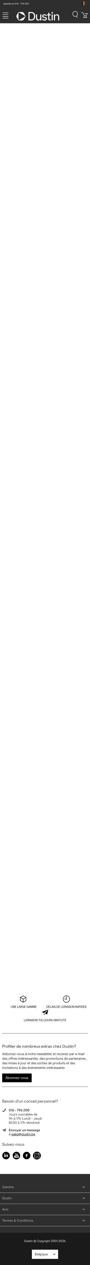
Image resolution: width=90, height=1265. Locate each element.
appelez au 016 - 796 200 (16, 3)
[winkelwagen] (84, 16)
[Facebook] (27, 1156)
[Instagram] (37, 1156)
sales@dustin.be (23, 1134)
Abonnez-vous (16, 1078)
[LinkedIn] (6, 1156)
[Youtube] (16, 1156)
